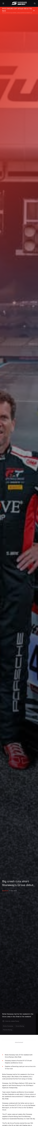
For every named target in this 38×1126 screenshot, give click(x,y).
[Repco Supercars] (19, 3)
